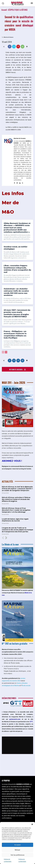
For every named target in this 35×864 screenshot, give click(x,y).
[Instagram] (17, 182)
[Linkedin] (20, 182)
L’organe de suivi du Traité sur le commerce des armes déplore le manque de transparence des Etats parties (17, 530)
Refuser (17, 850)
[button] (32, 824)
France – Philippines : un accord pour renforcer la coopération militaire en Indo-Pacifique (15, 334)
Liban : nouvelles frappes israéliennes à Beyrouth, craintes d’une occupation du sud (17, 269)
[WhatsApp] (22, 46)
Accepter (17, 845)
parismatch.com (14, 719)
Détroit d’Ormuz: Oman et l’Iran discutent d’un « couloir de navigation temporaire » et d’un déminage (16, 510)
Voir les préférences (17, 855)
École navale (26, 685)
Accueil (4, 9)
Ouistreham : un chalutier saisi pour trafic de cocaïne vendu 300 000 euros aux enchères (16, 292)
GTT (31, 721)
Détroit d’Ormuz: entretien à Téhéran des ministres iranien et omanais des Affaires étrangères (16, 499)
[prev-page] (3, 352)
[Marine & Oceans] (8, 160)
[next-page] (6, 352)
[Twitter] (14, 46)
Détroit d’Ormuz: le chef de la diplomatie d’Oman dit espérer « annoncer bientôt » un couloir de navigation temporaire (17, 488)
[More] (27, 46)
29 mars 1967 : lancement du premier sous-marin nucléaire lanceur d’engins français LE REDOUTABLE (17, 313)
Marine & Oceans (8, 37)
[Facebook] (9, 46)
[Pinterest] (18, 46)
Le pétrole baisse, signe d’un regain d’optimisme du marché (15, 520)
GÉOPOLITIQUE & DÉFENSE (18, 9)
